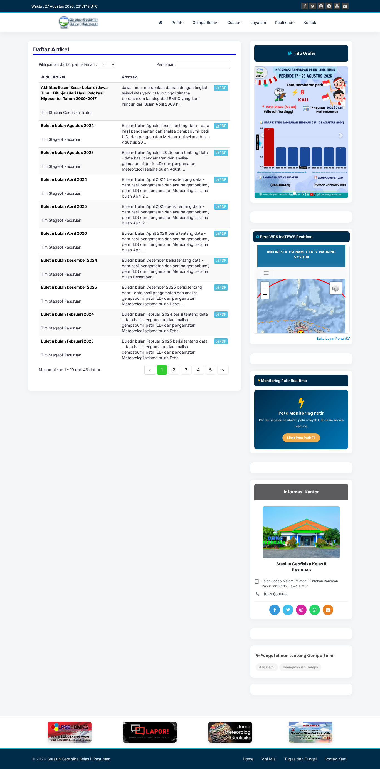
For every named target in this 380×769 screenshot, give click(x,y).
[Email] (328, 610)
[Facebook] (274, 610)
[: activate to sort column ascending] (221, 77)
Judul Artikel (53, 76)
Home (248, 758)
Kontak (309, 22)
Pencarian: (166, 64)
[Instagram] (301, 610)
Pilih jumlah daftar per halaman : (68, 64)
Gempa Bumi (204, 22)
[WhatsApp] (314, 610)
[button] (259, 132)
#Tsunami (267, 667)
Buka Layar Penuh (331, 338)
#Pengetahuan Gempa (300, 667)
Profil (176, 22)
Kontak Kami (336, 758)
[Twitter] (288, 610)
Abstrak (129, 76)
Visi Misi (268, 758)
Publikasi (283, 22)
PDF (222, 88)
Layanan (258, 22)
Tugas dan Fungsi (300, 758)
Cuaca (233, 22)
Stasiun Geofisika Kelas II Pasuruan (78, 758)
